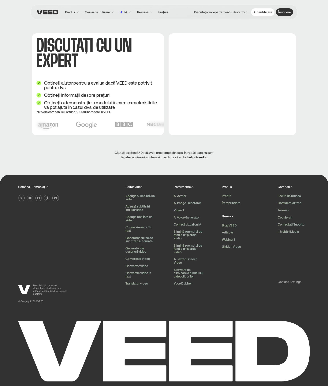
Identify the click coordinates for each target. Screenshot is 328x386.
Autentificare (262, 12)
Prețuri (163, 12)
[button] (145, 12)
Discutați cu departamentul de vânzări (220, 12)
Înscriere (284, 12)
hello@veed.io (197, 157)
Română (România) (31, 187)
